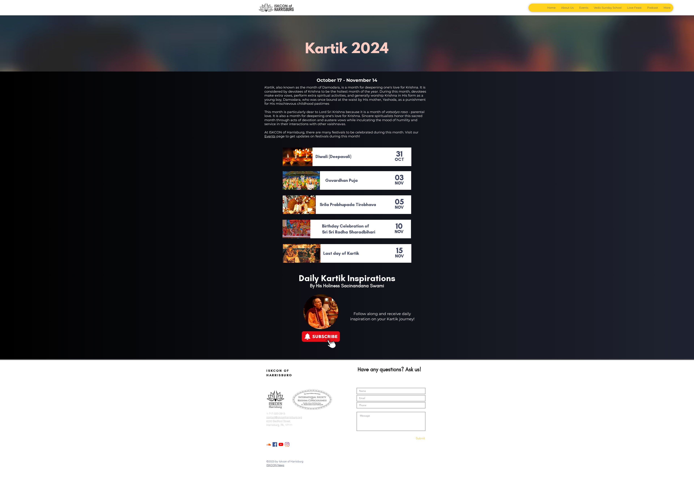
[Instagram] (287, 444)
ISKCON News (275, 465)
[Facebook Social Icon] (275, 444)
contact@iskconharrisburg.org (284, 417)
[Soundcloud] (268, 444)
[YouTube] (281, 444)
